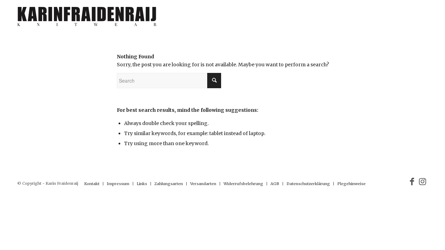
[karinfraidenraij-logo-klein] (86, 19)
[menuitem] (92, 183)
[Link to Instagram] (422, 181)
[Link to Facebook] (412, 181)
